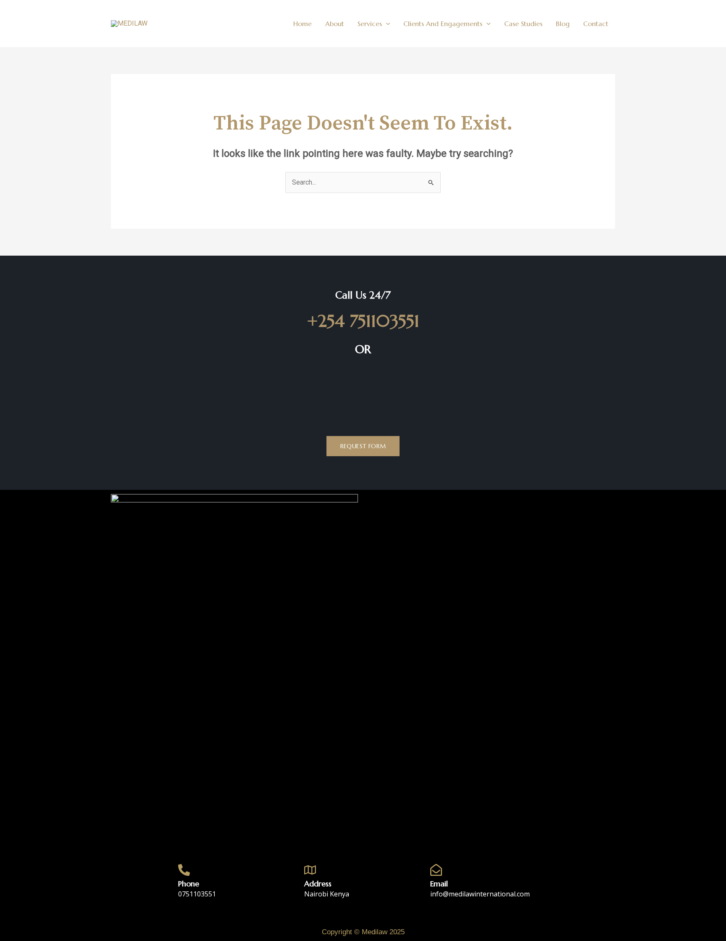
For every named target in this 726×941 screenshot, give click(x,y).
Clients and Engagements (442, 23)
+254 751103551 (363, 320)
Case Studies (523, 23)
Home (302, 23)
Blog (563, 23)
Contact (595, 23)
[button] (386, 23)
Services (370, 23)
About (334, 23)
